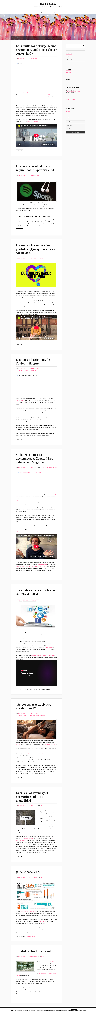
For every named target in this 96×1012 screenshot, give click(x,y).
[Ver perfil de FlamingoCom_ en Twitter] (67, 72)
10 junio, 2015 (32, 257)
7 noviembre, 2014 (34, 368)
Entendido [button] (74, 1010)
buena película (41, 920)
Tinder (17, 399)
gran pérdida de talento (28, 837)
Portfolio (47, 12)
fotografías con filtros (50, 742)
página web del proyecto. (33, 120)
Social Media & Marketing (29, 176)
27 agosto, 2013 (33, 712)
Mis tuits (68, 111)
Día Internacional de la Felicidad (29, 910)
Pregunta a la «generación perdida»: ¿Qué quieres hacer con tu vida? (35, 248)
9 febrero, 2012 (33, 955)
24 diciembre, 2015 (34, 174)
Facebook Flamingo (71, 99)
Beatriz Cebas (48, 3)
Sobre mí (30, 12)
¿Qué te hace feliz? (28, 870)
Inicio (24, 12)
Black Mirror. (42, 748)
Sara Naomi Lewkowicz (21, 565)
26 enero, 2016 (33, 58)
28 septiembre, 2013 (34, 597)
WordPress (44, 1007)
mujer (17, 498)
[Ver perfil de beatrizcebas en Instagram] (69, 72)
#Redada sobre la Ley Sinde (34, 950)
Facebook (18, 742)
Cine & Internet (27, 713)
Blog (54, 12)
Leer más (19, 150)
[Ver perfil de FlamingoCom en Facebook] (66, 72)
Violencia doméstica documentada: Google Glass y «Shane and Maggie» (35, 457)
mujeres (18, 529)
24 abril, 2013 (32, 804)
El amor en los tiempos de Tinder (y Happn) (33, 361)
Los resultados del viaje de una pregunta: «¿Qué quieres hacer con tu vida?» (36, 49)
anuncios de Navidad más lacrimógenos (33, 206)
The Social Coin (31, 935)
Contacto (60, 12)
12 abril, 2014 (32, 466)
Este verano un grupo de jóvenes (23, 91)
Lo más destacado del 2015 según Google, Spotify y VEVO (35, 167)
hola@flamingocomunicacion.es (73, 91)
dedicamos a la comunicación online (35, 752)
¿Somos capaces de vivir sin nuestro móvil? (34, 705)
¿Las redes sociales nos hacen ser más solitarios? (35, 590)
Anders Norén (57, 1007)
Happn (21, 399)
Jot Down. (46, 927)
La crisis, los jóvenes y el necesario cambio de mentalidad (32, 795)
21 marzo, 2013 (33, 875)
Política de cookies (69, 12)
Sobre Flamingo (38, 12)
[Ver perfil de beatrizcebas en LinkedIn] (70, 72)
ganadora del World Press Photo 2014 (36, 565)
